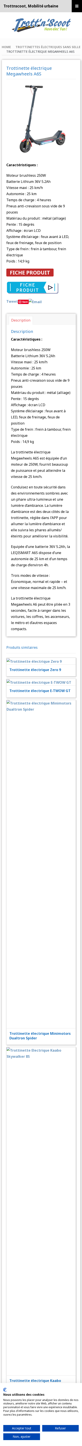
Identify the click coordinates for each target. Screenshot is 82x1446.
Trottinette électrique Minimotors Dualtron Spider (40, 1035)
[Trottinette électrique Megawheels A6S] (41, 117)
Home (6, 47)
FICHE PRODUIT (30, 272)
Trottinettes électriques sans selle (48, 47)
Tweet (12, 301)
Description (20, 320)
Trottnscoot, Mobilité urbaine (30, 6)
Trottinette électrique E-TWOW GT (40, 690)
